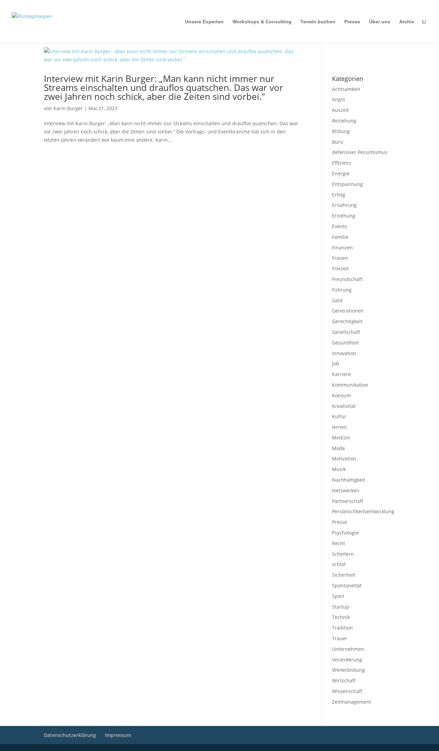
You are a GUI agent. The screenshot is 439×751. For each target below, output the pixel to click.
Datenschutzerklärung (351, 60)
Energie (340, 173)
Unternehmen (348, 649)
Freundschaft (347, 279)
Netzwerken (345, 490)
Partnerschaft (347, 501)
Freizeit (340, 268)
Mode (338, 448)
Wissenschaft (347, 691)
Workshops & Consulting (262, 21)
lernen (339, 427)
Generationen (348, 310)
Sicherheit (343, 575)
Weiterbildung (348, 670)
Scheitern (343, 554)
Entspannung (347, 184)
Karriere (341, 374)
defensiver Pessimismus (360, 152)
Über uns (379, 21)
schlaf (339, 564)
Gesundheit (345, 342)
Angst (338, 99)
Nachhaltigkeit (348, 480)
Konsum (341, 395)
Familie (340, 237)
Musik (339, 469)
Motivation (344, 458)
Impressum (341, 51)
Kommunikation (350, 385)
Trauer (339, 638)
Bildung (341, 131)
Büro (337, 142)
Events (339, 226)
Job (335, 363)
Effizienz (341, 163)
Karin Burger (68, 108)
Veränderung (347, 659)
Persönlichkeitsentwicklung (363, 511)
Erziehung (343, 215)
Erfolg (338, 194)
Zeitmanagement (351, 702)
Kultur (339, 416)
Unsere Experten (204, 21)
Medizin (341, 437)
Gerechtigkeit (347, 321)
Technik (341, 617)
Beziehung (344, 120)
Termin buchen (317, 21)
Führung (342, 289)
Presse (352, 21)
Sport (338, 596)
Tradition (342, 627)
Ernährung (344, 205)
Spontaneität (346, 585)
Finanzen (342, 247)
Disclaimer (363, 51)
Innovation (344, 353)
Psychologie (345, 532)
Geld (337, 300)
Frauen (340, 258)
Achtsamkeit (346, 89)
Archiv (406, 21)
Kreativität (344, 406)
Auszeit (340, 110)
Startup (340, 606)
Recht (338, 543)
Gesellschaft (346, 332)
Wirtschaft (344, 680)
